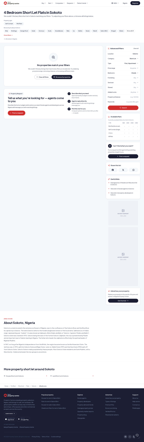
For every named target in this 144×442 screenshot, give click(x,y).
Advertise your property (113, 398)
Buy (43, 3)
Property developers (84, 401)
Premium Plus (109, 405)
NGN (115, 3)
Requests (70, 3)
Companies (59, 3)
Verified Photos (110, 411)
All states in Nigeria (11, 39)
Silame (121, 31)
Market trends (81, 3)
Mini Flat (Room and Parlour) (116, 126)
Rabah (95, 31)
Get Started (122, 301)
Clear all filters (43, 77)
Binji (6, 31)
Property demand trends (85, 405)
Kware (88, 31)
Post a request (17, 113)
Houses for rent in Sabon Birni (50, 398)
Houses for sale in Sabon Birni (50, 405)
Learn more (9, 413)
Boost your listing (111, 408)
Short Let (21, 386)
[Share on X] (123, 170)
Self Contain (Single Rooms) (116, 129)
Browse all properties (63, 77)
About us (135, 398)
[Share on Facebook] (112, 170)
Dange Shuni (24, 31)
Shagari (113, 31)
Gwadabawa (59, 31)
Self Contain (9, 23)
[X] (130, 436)
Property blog (82, 415)
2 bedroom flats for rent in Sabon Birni (53, 408)
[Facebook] (125, 436)
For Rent (13, 386)
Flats (27, 386)
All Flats (110, 136)
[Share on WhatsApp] (133, 170)
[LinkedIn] (134, 436)
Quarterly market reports (85, 411)
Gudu (49, 31)
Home (6, 386)
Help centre (136, 401)
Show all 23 (130, 31)
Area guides (81, 418)
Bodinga (14, 31)
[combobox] (127, 54)
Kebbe (80, 31)
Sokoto (34, 386)
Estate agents (81, 398)
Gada (33, 31)
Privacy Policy (36, 436)
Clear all (135, 48)
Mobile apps (136, 408)
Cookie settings (56, 436)
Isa (74, 31)
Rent (49, 3)
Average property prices (85, 408)
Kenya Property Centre (11, 427)
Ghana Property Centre (26, 427)
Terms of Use (45, 436)
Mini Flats (19, 23)
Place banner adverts (112, 415)
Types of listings (110, 401)
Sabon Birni (104, 31)
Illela (68, 31)
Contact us (136, 405)
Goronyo (41, 31)
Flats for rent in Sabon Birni (49, 401)
